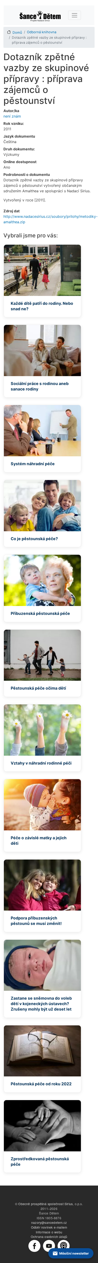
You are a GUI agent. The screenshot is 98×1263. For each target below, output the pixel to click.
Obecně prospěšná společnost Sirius (45, 1203)
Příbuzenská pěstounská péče (40, 613)
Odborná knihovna (41, 32)
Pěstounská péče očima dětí (38, 688)
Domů (17, 33)
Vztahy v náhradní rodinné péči (41, 763)
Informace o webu (49, 1232)
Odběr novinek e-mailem (49, 1227)
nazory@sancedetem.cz (49, 1222)
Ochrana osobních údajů (49, 1236)
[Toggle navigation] (74, 15)
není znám (12, 116)
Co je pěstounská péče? (34, 538)
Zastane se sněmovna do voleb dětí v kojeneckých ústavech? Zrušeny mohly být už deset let (41, 1003)
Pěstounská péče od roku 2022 (41, 1083)
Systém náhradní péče (33, 463)
